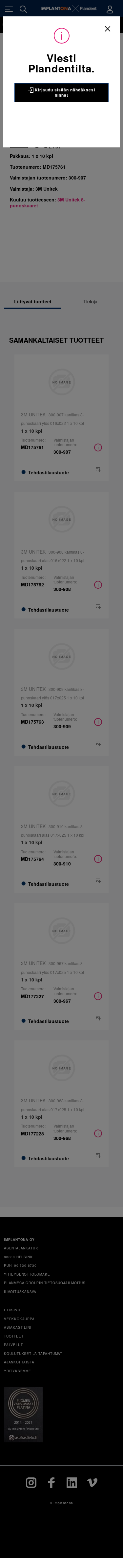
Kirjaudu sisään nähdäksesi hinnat (64, 92)
